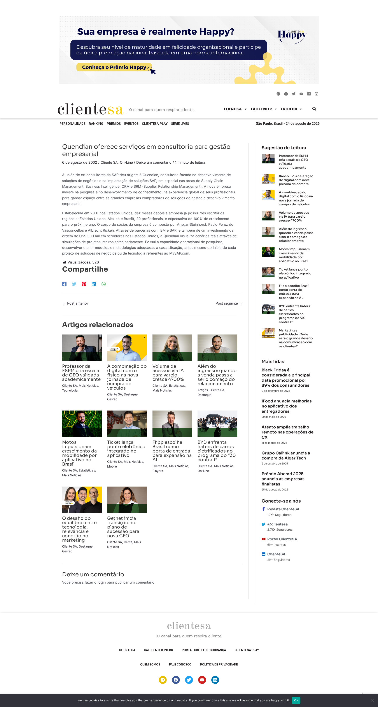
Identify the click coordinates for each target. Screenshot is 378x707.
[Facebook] (64, 284)
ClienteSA (233, 109)
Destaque (131, 394)
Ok (296, 700)
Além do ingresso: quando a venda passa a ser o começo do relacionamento (217, 375)
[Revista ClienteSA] (264, 509)
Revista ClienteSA (283, 509)
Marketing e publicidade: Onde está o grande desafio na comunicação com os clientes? (296, 338)
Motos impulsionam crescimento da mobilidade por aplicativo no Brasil (79, 453)
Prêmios (114, 124)
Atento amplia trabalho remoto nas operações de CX (287, 432)
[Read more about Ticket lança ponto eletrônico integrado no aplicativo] (127, 423)
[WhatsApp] (104, 284)
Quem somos (150, 664)
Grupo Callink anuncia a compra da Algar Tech (286, 456)
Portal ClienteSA (282, 539)
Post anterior (75, 303)
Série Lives (180, 124)
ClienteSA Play (155, 124)
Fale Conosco (180, 664)
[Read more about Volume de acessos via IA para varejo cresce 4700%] (172, 347)
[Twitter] (74, 284)
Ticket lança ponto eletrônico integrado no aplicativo (126, 449)
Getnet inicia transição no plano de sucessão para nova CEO (123, 527)
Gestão (112, 399)
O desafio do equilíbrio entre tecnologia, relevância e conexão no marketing (79, 529)
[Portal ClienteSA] (264, 539)
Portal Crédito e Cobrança (204, 650)
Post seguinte (229, 303)
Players (157, 471)
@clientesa (277, 524)
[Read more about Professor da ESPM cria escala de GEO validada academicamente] (82, 347)
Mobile (112, 466)
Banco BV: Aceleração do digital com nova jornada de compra (296, 180)
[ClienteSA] (264, 554)
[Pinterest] (84, 284)
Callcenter (261, 109)
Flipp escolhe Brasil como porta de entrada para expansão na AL (172, 451)
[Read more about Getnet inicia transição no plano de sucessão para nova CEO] (127, 499)
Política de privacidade (219, 664)
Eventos (131, 124)
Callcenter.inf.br (158, 650)
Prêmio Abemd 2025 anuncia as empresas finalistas (283, 479)
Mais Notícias (88, 385)
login (102, 582)
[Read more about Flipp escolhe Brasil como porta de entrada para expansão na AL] (172, 423)
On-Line (126, 162)
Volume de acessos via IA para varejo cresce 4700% (168, 373)
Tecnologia (70, 390)
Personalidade (72, 124)
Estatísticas (177, 385)
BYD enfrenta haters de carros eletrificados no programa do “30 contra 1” (217, 451)
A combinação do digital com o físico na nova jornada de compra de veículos (127, 377)
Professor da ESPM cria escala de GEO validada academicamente (81, 373)
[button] (314, 109)
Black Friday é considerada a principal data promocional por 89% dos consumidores (286, 378)
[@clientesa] (264, 524)
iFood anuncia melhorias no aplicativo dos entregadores (287, 406)
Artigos (203, 390)
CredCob (289, 109)
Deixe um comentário (154, 162)
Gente (128, 542)
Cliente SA (109, 162)
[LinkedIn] (94, 284)
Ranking (96, 124)
